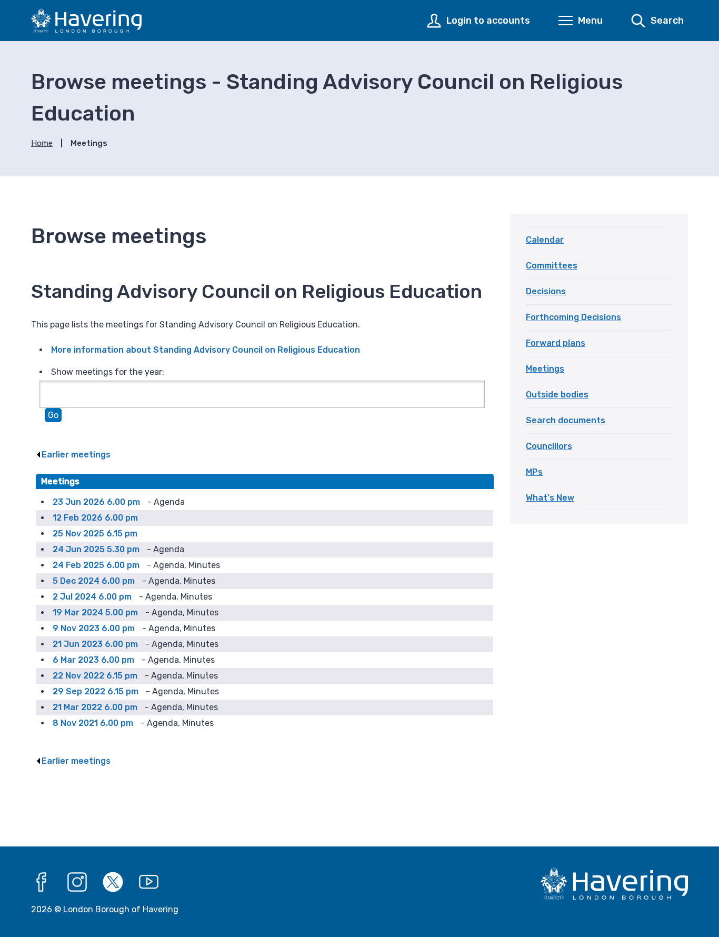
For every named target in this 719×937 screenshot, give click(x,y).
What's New (550, 498)
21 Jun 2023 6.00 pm (95, 644)
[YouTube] (149, 882)
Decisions (546, 291)
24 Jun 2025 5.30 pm (96, 549)
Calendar (545, 240)
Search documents (565, 420)
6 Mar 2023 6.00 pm (93, 660)
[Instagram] (77, 882)
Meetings (545, 369)
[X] (113, 882)
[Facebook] (41, 882)
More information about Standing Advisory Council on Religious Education (205, 350)
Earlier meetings (76, 455)
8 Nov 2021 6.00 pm (93, 723)
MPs (534, 472)
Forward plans (555, 343)
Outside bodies (557, 395)
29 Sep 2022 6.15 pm (95, 691)
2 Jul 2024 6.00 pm (92, 597)
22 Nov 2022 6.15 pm (95, 676)
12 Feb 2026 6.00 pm (95, 518)
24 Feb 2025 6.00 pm (96, 565)
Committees (551, 266)
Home (42, 143)
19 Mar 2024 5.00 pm (95, 612)
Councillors (549, 446)
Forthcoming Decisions (573, 317)
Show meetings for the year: (107, 372)
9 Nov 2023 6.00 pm (94, 628)
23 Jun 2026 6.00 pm (96, 502)
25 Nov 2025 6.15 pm (95, 534)
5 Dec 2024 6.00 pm (94, 581)
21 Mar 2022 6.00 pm (95, 707)
